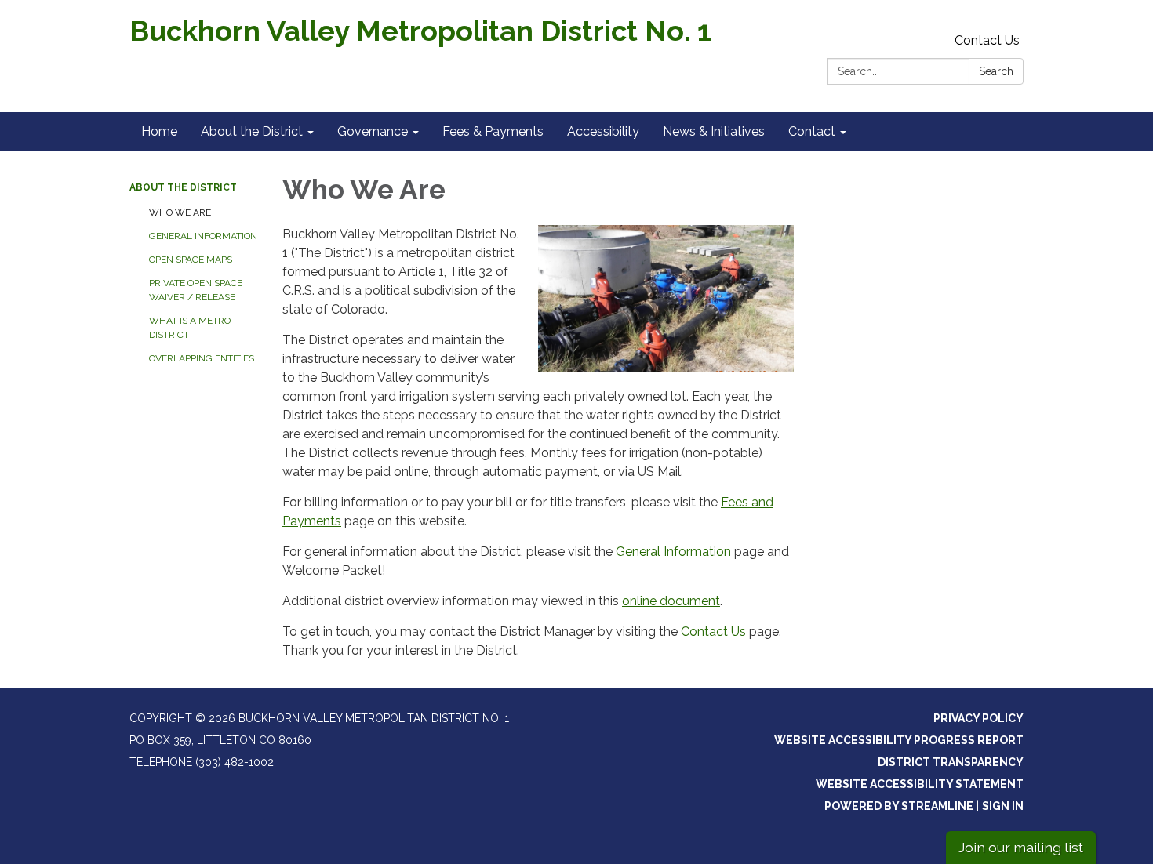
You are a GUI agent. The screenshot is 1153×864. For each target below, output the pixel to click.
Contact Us (987, 40)
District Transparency (951, 762)
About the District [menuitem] (252, 131)
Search (996, 71)
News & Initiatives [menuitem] (714, 131)
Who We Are (180, 212)
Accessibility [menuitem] (603, 131)
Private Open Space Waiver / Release (195, 290)
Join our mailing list (1020, 847)
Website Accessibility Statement (920, 784)
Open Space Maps (190, 259)
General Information (203, 236)
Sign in (1003, 806)
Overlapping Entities (201, 358)
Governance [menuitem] (372, 131)
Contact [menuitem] (811, 131)
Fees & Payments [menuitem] (493, 131)
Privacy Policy (978, 718)
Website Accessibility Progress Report (899, 740)
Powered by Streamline (898, 806)
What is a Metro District (190, 327)
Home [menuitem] (159, 131)
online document (671, 601)
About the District (183, 187)
